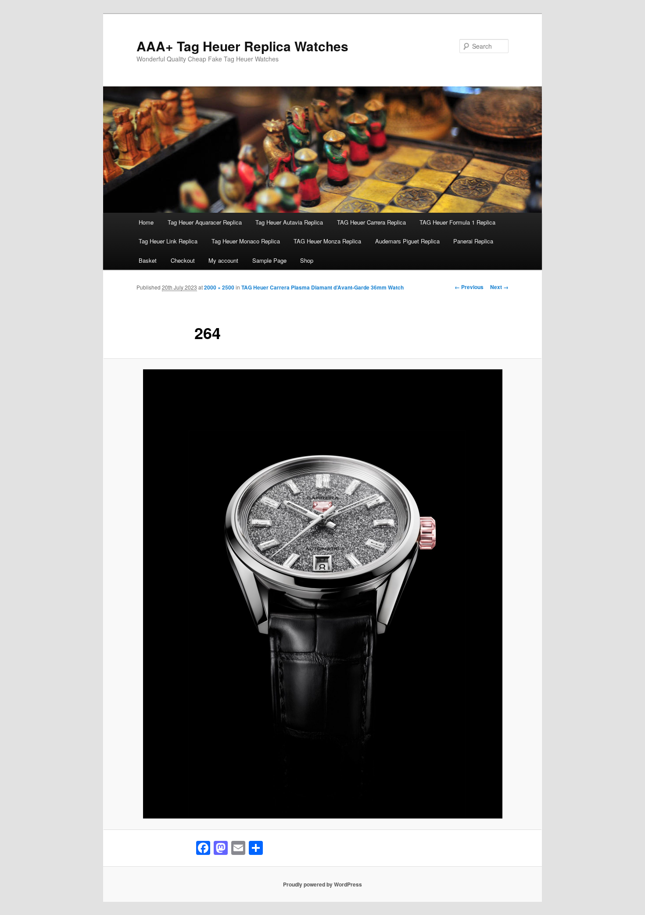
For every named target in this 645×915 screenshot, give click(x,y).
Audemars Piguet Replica (407, 241)
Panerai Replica (473, 241)
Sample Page (269, 260)
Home (146, 222)
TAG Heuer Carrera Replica (371, 222)
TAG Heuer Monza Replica (327, 241)
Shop (306, 260)
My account (223, 260)
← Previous (469, 287)
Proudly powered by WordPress (322, 884)
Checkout (183, 260)
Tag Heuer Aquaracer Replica (205, 222)
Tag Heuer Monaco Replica (245, 241)
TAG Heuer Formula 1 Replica (457, 222)
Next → (499, 287)
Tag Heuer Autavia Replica (289, 222)
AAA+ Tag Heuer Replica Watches (242, 45)
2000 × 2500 (219, 287)
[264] (322, 593)
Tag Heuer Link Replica (168, 241)
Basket (148, 260)
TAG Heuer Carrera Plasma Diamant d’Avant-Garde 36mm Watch (322, 287)
